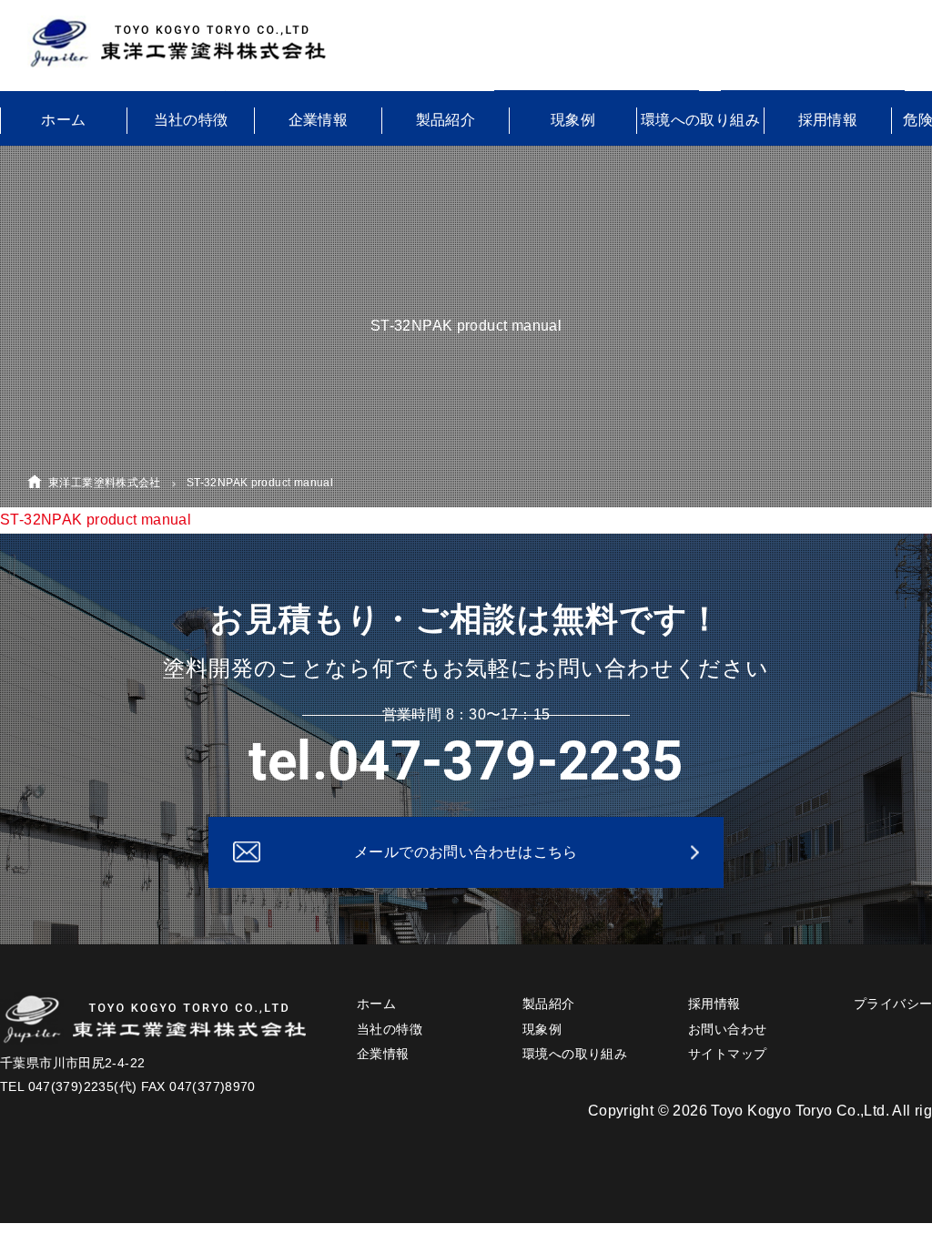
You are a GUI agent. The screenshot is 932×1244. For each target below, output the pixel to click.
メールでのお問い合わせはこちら (466, 852)
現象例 (573, 119)
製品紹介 (446, 119)
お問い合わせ (727, 1029)
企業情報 (319, 119)
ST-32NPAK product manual (95, 519)
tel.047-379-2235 (465, 761)
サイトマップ (727, 1053)
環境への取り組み (700, 119)
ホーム (63, 119)
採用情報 (828, 119)
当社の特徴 (191, 119)
